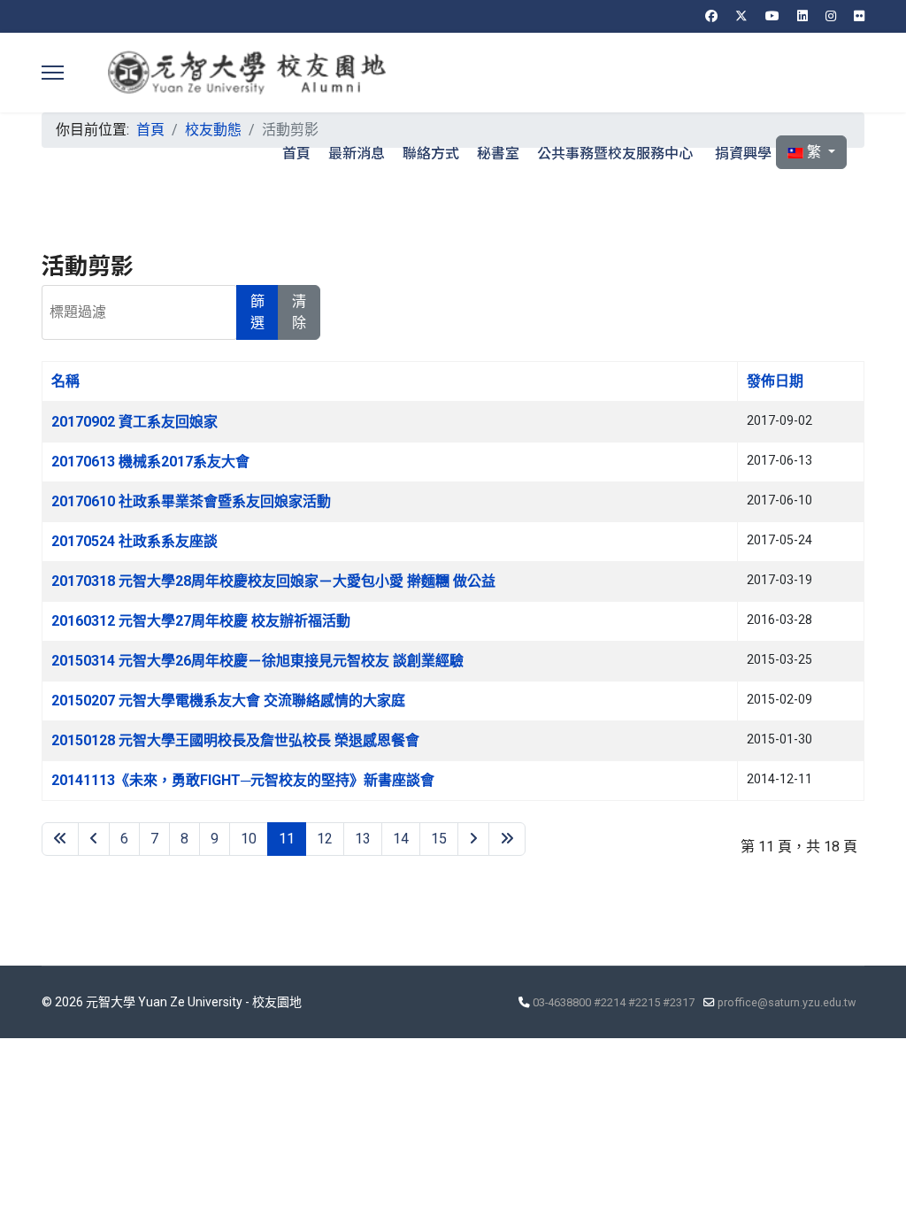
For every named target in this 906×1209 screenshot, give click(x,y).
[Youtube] (772, 16)
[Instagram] (830, 16)
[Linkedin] (802, 16)
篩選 (257, 312)
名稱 (65, 381)
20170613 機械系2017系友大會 (150, 461)
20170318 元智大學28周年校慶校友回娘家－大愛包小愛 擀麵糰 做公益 (273, 581)
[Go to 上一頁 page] (94, 839)
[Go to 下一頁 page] (473, 839)
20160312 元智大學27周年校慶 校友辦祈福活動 (200, 620)
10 (249, 838)
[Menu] (53, 72)
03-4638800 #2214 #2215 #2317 (614, 1002)
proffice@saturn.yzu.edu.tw (787, 1002)
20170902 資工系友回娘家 (134, 421)
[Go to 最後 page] (507, 839)
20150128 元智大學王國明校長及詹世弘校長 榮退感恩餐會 (235, 740)
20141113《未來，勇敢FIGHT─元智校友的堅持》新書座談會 (242, 780)
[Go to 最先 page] (60, 839)
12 (325, 838)
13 (363, 838)
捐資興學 (743, 152)
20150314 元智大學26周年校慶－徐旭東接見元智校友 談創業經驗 (257, 660)
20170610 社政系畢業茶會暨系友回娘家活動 (191, 501)
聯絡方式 (431, 152)
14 (401, 838)
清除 (299, 312)
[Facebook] (711, 16)
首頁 (296, 152)
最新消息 (356, 152)
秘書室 (498, 152)
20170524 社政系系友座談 (134, 541)
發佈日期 (775, 381)
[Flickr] (859, 16)
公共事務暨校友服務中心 (615, 152)
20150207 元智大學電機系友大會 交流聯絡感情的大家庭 (228, 700)
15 (439, 838)
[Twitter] (741, 16)
